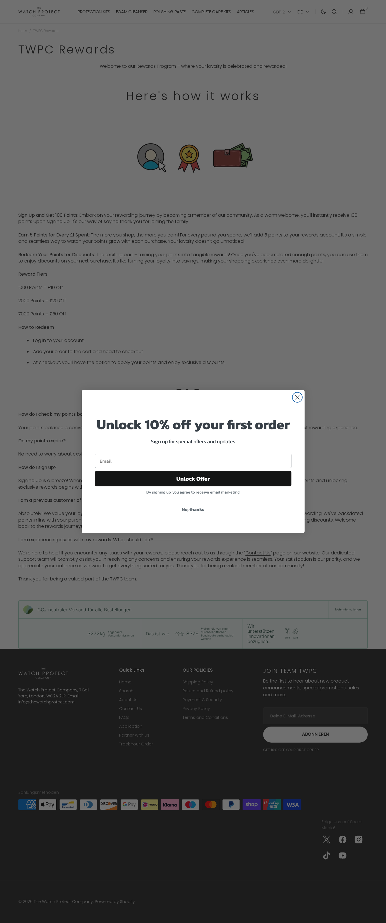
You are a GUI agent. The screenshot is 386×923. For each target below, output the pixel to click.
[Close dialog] (297, 397)
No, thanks (193, 509)
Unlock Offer (193, 478)
